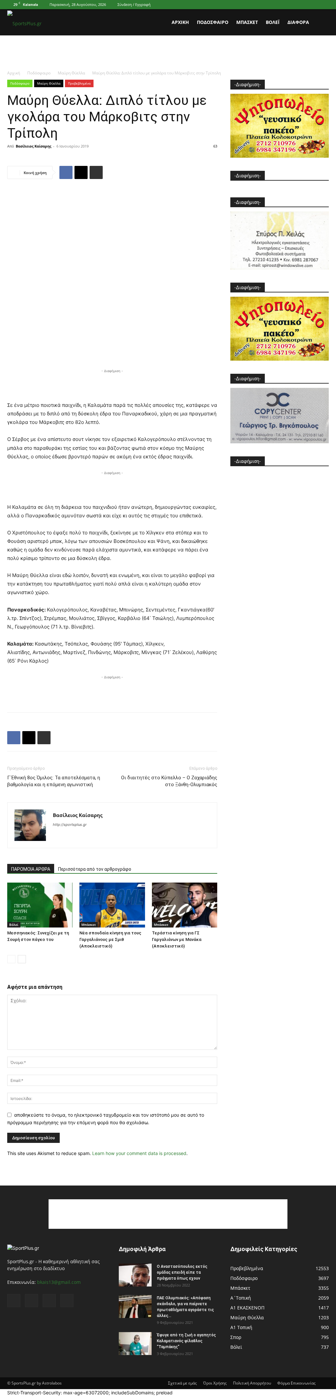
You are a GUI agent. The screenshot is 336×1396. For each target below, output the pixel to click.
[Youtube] (324, 4)
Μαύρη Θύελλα (71, 73)
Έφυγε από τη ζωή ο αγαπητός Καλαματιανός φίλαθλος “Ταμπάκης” (186, 1341)
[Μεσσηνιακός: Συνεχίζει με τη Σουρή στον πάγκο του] (40, 905)
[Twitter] (313, 4)
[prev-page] (11, 959)
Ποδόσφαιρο (212, 22)
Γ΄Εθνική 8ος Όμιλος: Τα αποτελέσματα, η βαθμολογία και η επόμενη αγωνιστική (53, 781)
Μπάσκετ (247, 22)
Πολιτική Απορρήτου (252, 1383)
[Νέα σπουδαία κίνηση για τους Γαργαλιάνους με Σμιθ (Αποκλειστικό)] (112, 905)
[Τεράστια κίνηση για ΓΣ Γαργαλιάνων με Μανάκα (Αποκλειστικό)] (184, 905)
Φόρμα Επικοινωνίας (296, 1383)
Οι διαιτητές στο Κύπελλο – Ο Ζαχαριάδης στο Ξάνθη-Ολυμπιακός (169, 781)
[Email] (81, 172)
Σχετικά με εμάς (182, 1383)
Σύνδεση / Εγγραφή (134, 4)
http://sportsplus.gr (70, 824)
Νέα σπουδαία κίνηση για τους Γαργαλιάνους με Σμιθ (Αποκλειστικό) (110, 939)
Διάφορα (298, 22)
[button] (321, 23)
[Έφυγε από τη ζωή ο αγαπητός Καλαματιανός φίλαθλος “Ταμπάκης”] (135, 1343)
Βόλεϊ (273, 22)
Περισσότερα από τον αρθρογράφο (94, 869)
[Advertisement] (168, 53)
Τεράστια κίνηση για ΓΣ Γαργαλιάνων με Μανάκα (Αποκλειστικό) (176, 939)
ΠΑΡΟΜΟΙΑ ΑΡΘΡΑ (30, 869)
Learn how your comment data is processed (139, 1153)
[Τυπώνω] (96, 172)
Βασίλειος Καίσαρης (33, 146)
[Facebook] (291, 4)
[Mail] (302, 4)
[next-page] (22, 959)
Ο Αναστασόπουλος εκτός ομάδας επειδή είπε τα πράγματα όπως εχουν (182, 1272)
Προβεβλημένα (79, 83)
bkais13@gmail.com (59, 1282)
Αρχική (180, 22)
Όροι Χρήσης (215, 1383)
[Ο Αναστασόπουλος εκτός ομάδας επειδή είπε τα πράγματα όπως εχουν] (135, 1275)
